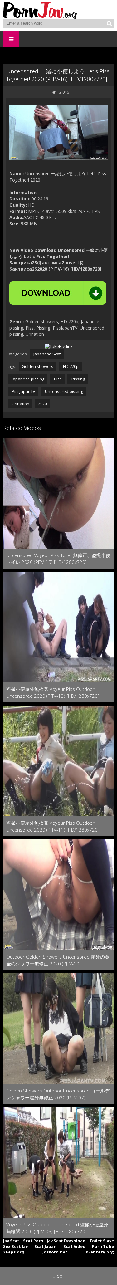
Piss (57, 379)
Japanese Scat (47, 354)
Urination (20, 404)
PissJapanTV (23, 391)
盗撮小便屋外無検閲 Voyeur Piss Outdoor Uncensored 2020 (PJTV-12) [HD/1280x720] (52, 692)
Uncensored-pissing (63, 391)
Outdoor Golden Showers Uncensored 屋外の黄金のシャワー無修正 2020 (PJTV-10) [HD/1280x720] (58, 960)
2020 (42, 404)
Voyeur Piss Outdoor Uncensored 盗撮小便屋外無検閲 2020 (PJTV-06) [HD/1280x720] (57, 1227)
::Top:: (58, 1276)
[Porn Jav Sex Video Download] (40, 9)
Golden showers (37, 366)
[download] (57, 293)
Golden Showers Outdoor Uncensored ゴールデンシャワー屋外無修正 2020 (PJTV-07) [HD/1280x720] (58, 1094)
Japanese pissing (27, 379)
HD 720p (70, 366)
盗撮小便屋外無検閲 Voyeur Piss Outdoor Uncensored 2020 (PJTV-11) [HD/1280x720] (52, 826)
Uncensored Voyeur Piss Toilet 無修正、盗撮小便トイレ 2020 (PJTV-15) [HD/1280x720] (58, 558)
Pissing (78, 379)
